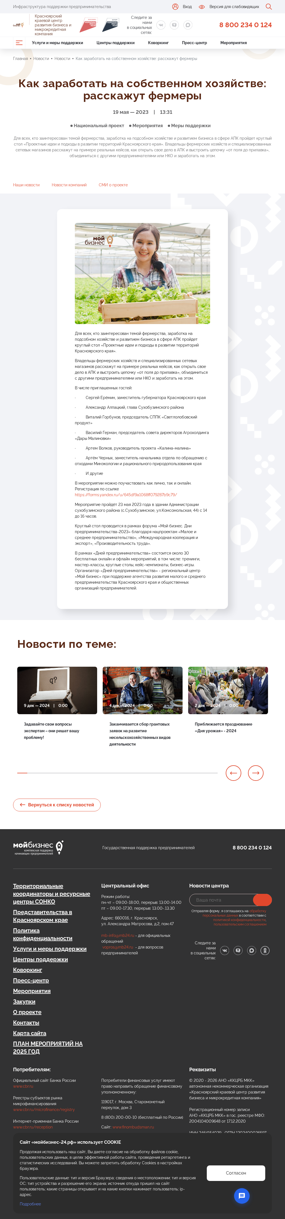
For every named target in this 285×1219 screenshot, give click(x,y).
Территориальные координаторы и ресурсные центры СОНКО (51, 894)
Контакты (26, 1022)
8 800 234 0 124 (245, 25)
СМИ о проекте (113, 185)
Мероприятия (147, 125)
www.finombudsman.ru (133, 1127)
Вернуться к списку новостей (61, 804)
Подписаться (262, 900)
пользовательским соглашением (240, 924)
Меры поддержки (191, 125)
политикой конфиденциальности (239, 920)
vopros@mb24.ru (117, 947)
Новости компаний (69, 185)
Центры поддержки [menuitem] (116, 43)
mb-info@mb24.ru (117, 935)
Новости (41, 58)
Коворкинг (27, 970)
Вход (187, 6)
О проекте (27, 1012)
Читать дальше (38, 750)
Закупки (24, 1001)
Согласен (236, 1173)
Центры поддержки (40, 959)
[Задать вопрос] (242, 1196)
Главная (20, 58)
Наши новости (26, 185)
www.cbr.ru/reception (33, 1127)
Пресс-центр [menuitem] (194, 43)
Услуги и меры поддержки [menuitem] (57, 43)
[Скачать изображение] (199, 230)
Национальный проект (99, 125)
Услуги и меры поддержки (50, 948)
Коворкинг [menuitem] (158, 43)
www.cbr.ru (23, 1086)
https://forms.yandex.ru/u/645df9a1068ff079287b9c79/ (126, 495)
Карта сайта (29, 1033)
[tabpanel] (57, 713)
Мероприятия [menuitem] (233, 43)
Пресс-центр (31, 980)
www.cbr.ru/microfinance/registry (44, 1109)
